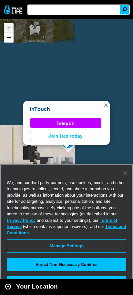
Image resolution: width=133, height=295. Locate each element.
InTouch (40, 109)
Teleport (65, 123)
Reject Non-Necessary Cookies (66, 264)
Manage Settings (67, 245)
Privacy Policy (21, 220)
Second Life (13, 10)
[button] (106, 105)
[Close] (125, 173)
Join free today (65, 136)
